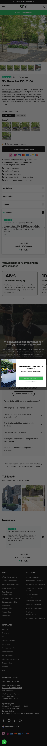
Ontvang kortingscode (31, 378)
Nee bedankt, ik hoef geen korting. (31, 381)
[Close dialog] (44, 360)
